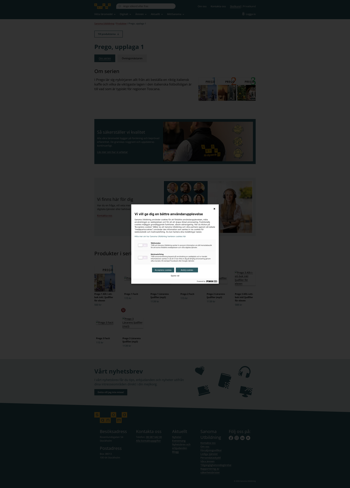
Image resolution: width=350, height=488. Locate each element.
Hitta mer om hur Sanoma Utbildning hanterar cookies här (160, 236)
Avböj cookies (187, 270)
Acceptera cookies (163, 270)
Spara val (175, 276)
